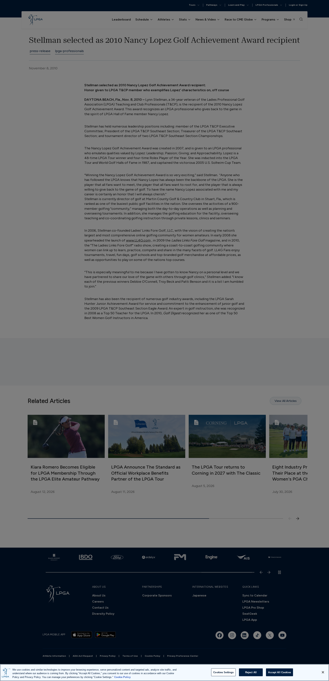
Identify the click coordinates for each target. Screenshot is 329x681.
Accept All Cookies (279, 672)
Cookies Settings (223, 672)
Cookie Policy (122, 677)
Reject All (251, 672)
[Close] (323, 672)
